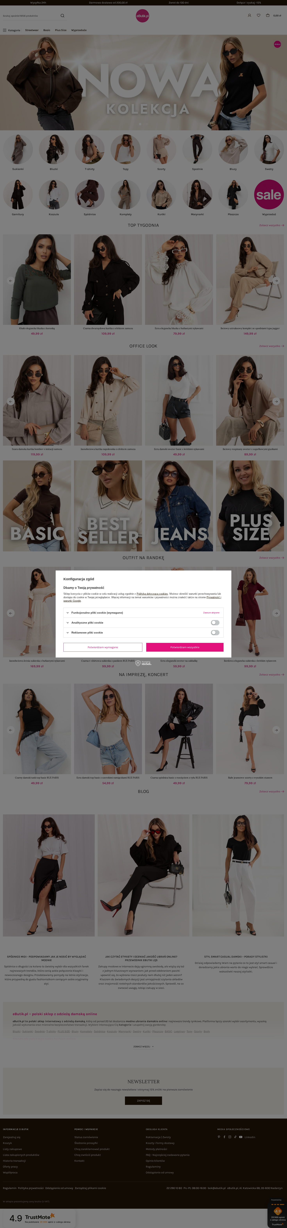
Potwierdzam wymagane (103, 647)
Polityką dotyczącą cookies (152, 593)
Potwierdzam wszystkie (184, 647)
